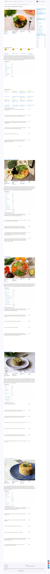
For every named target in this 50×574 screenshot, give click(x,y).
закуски (38, 40)
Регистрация (43, 1)
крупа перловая (7, 492)
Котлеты (38, 24)
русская (13, 483)
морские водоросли (7, 67)
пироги (37, 41)
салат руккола (7, 299)
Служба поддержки (21, 571)
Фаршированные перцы (40, 29)
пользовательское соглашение (30, 566)
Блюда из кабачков (39, 23)
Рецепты (11, 1)
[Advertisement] (20, 41)
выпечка (38, 43)
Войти (39, 1)
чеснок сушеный (7, 400)
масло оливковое (7, 206)
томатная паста (7, 504)
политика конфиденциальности (30, 565)
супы (37, 36)
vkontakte (6, 565)
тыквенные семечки (7, 301)
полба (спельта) (7, 193)
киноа (6, 386)
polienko (29, 182)
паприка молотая (7, 399)
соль (5, 76)
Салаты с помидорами (40, 26)
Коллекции (15, 1)
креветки (6, 196)
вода (5, 64)
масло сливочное (7, 73)
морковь (6, 495)
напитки (38, 46)
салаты (38, 38)
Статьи (19, 1)
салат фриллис (7, 74)
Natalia (29, 374)
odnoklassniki (7, 567)
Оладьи (38, 20)
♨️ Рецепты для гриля (40, 11)
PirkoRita (29, 32)
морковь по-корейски (8, 298)
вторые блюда (6, 32)
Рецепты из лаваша (39, 25)
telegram (6, 566)
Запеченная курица (39, 30)
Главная (6, 4)
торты (37, 42)
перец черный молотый (8, 209)
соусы (37, 47)
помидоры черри (7, 295)
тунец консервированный (8, 296)
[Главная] (7, 1)
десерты (38, 45)
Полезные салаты (39, 28)
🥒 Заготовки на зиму (39, 10)
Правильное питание (39, 33)
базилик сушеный (7, 396)
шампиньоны (7, 389)
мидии (6, 197)
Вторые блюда (13, 4)
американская (6, 33)
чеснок (6, 71)
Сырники (38, 21)
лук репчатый (7, 390)
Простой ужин (38, 17)
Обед (37, 16)
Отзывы (22, 1)
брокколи (6, 70)
